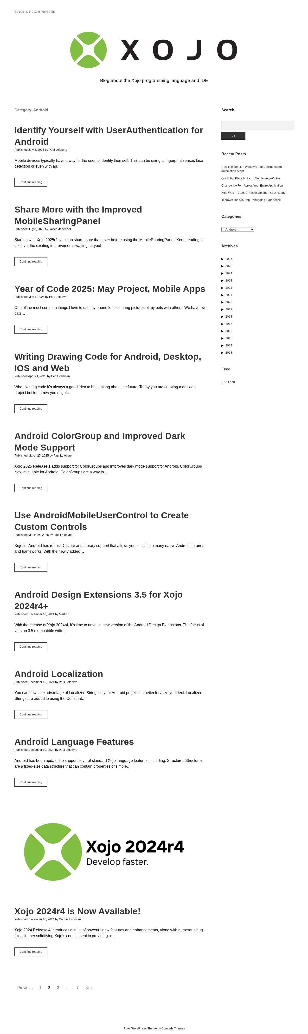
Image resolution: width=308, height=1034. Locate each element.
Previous (24, 988)
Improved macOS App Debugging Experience (251, 200)
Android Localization (58, 674)
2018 (228, 316)
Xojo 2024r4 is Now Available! (110, 852)
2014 (228, 345)
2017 (228, 324)
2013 (228, 352)
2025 (228, 266)
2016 (228, 331)
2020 (228, 302)
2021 (228, 295)
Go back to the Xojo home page (35, 11)
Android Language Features (74, 742)
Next (89, 988)
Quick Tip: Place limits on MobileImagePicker (250, 178)
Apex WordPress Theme (140, 1028)
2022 (228, 287)
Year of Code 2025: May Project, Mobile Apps (109, 289)
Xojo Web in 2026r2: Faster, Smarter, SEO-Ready (253, 192)
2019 (228, 309)
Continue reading (33, 183)
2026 (228, 259)
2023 (228, 280)
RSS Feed (228, 382)
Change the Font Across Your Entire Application (252, 185)
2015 (228, 338)
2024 (228, 273)
